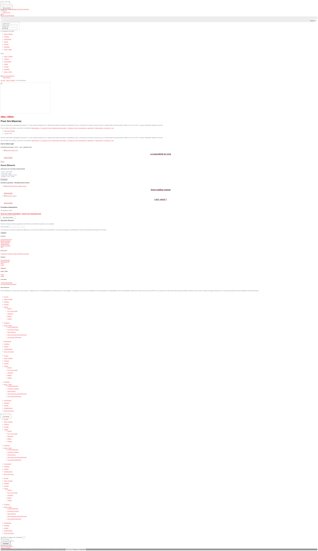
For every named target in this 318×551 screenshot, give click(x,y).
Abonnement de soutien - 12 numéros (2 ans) (65, 128)
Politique (6, 36)
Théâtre (9, 319)
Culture (6, 42)
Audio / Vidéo (8, 49)
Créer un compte (5, 548)
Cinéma (9, 308)
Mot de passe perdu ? (7, 546)
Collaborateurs (5, 244)
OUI (67, 549)
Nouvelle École (5, 262)
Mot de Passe (5, 539)
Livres (2, 265)
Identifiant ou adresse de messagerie (11, 537)
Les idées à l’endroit (13, 329)
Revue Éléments (5, 260)
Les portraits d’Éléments (14, 337)
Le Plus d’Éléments (12, 327)
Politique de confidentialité (79, 549)
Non (70, 549)
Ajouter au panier (8, 157)
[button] (159, 53)
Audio (2, 276)
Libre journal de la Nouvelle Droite (17, 335)
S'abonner (3, 268)
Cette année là (11, 332)
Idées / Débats (8, 34)
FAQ (2, 247)
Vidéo (2, 274)
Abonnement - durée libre (86, 128)
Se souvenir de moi (8, 541)
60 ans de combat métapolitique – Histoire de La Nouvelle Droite (21, 214)
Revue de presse (5, 245)
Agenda (6, 346)
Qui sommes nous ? (6, 239)
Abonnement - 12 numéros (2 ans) (42, 128)
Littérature (10, 314)
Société (6, 44)
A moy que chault (12, 311)
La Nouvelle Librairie (6, 282)
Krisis (2, 263)
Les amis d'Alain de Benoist (8, 284)
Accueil (3, 80)
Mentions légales (5, 241)
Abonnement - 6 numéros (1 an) (104, 128)
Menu (2, 14)
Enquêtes (6, 344)
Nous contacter (5, 242)
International (7, 39)
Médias (9, 316)
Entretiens (7, 47)
